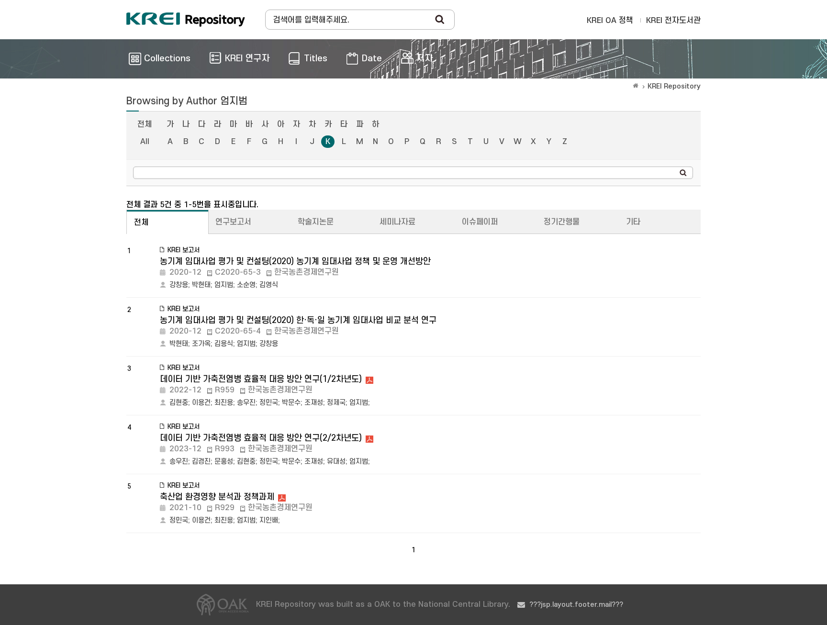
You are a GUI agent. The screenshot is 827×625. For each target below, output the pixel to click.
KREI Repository (674, 86)
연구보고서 (233, 222)
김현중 (178, 403)
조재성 (313, 403)
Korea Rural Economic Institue (185, 19)
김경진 (201, 462)
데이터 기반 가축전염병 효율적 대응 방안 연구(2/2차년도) (261, 438)
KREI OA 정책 (610, 20)
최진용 (223, 403)
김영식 (268, 285)
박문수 (291, 403)
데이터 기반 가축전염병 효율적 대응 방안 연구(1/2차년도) (261, 379)
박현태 (201, 285)
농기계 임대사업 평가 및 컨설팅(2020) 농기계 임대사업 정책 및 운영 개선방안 (295, 261)
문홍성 (223, 462)
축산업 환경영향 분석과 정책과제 (217, 497)
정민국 (268, 403)
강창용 (178, 285)
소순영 (246, 285)
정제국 (336, 403)
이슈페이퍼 (480, 222)
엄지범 (223, 285)
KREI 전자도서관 (673, 20)
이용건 (201, 403)
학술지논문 (316, 222)
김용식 (223, 344)
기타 (633, 222)
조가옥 (201, 344)
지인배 (268, 520)
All (144, 141)
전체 (144, 124)
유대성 (336, 462)
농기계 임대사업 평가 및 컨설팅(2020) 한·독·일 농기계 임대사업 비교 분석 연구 (298, 320)
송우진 (246, 403)
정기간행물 (562, 222)
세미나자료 (397, 222)
